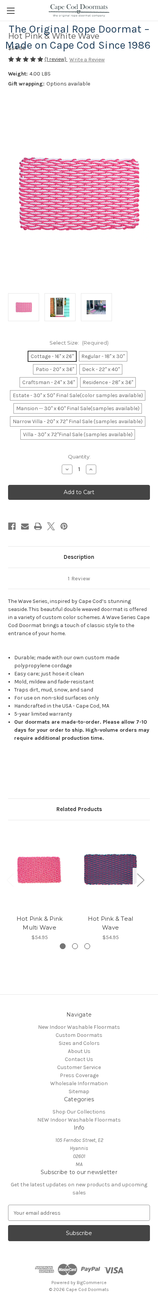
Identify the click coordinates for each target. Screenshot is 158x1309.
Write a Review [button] (87, 59)
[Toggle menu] (10, 10)
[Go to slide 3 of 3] (87, 946)
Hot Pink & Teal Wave (110, 923)
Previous (10, 880)
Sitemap (79, 1091)
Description (79, 556)
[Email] (25, 526)
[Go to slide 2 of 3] (75, 946)
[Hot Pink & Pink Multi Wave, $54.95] (39, 869)
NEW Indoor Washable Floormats (79, 1120)
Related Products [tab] (79, 809)
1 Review (79, 578)
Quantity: (79, 456)
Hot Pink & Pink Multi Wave (39, 923)
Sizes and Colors (79, 1043)
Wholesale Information (79, 1083)
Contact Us (79, 1059)
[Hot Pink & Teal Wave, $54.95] (110, 869)
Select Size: (79, 343)
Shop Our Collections (79, 1112)
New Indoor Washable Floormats (79, 1027)
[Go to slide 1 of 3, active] (63, 946)
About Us (79, 1051)
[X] (51, 526)
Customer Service (79, 1067)
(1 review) (55, 59)
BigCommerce (92, 1282)
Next (140, 880)
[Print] (38, 526)
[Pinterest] (64, 526)
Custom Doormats (79, 1035)
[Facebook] (12, 526)
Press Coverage (79, 1075)
